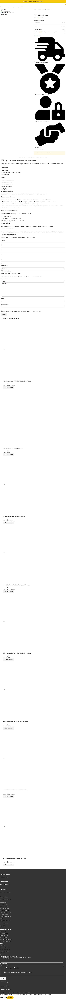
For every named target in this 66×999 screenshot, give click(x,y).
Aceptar (10, 997)
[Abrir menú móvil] (1, 4)
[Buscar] (63, 4)
